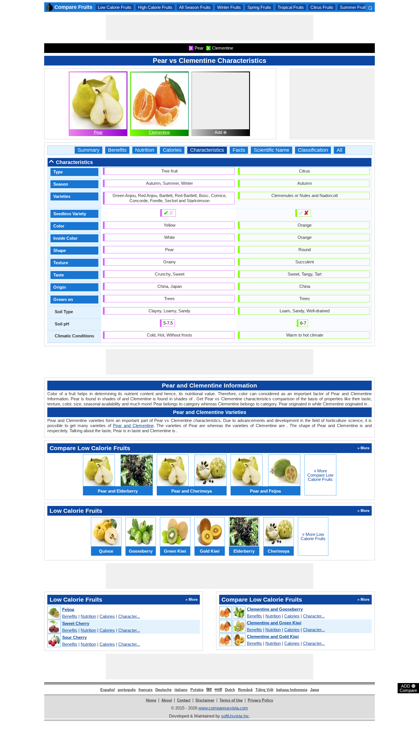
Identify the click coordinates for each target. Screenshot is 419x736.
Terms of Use (231, 700)
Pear (98, 132)
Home (151, 700)
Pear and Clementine (133, 425)
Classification (313, 150)
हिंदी (209, 690)
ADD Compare (408, 688)
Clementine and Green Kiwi (274, 622)
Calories (172, 150)
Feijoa (68, 609)
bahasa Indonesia (291, 690)
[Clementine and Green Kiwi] (232, 626)
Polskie (197, 690)
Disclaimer (205, 700)
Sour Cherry (74, 637)
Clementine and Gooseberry (275, 609)
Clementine (159, 132)
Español (107, 690)
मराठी (218, 690)
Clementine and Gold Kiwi (273, 636)
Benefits (117, 150)
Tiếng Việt (264, 690)
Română (245, 690)
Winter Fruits (229, 7)
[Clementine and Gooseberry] (232, 612)
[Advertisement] (209, 27)
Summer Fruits (354, 7)
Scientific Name (271, 150)
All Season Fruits (195, 7)
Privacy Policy (260, 700)
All (339, 150)
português (127, 690)
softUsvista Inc (235, 716)
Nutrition (144, 150)
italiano (181, 690)
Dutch (230, 690)
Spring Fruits (259, 7)
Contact (183, 700)
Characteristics (207, 150)
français (145, 690)
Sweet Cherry (75, 623)
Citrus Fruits (321, 7)
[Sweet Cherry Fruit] (53, 627)
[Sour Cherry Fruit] (53, 641)
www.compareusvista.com (223, 708)
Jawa (314, 690)
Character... (129, 616)
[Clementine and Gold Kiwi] (232, 640)
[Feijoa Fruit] (53, 613)
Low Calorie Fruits (114, 7)
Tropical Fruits (291, 7)
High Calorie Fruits (155, 7)
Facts (239, 150)
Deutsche (163, 690)
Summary (88, 150)
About (166, 700)
